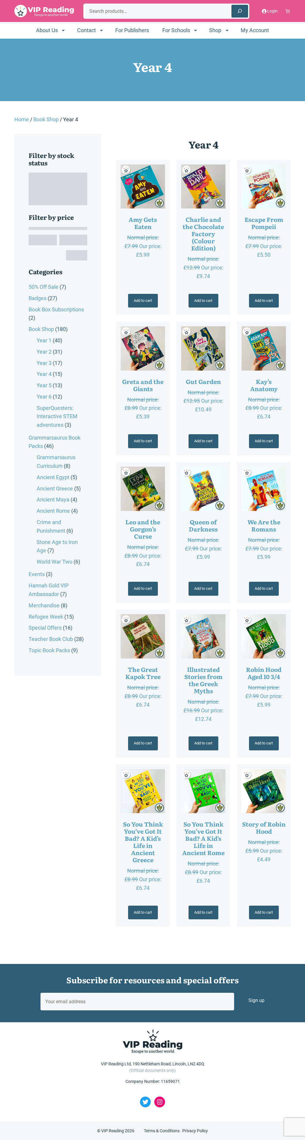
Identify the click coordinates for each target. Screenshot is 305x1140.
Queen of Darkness (203, 525)
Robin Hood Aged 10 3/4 (263, 673)
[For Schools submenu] (195, 30)
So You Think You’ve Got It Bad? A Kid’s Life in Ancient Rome (203, 838)
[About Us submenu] (63, 30)
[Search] (239, 11)
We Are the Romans (264, 525)
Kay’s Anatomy (264, 385)
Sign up (256, 1000)
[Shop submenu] (227, 30)
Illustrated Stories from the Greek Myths (203, 680)
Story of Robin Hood (264, 827)
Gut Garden (203, 381)
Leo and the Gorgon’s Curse (142, 529)
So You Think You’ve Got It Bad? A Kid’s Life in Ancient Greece (143, 841)
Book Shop (46, 119)
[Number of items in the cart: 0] (287, 11)
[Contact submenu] (101, 30)
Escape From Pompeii (264, 223)
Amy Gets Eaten (143, 223)
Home (21, 119)
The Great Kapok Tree (143, 673)
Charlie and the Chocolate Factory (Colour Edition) (203, 233)
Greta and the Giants (143, 385)
